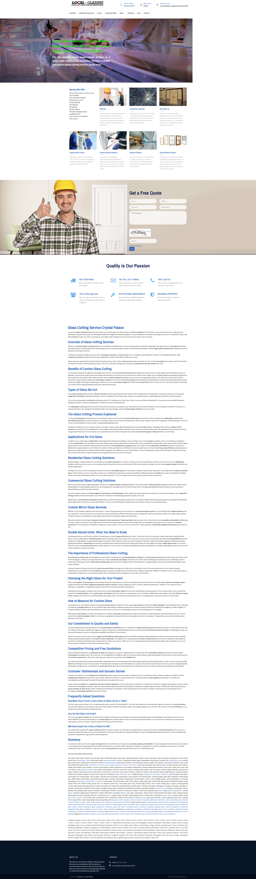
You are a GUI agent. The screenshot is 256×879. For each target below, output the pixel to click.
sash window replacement (114, 765)
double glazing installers (122, 802)
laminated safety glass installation (79, 809)
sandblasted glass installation (94, 811)
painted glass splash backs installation (89, 781)
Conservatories (110, 13)
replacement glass (110, 760)
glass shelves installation (179, 804)
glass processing (164, 804)
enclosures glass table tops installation (99, 804)
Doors (99, 13)
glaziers (179, 790)
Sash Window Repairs (168, 152)
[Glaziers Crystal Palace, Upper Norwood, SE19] (88, 3)
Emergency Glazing (137, 109)
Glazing (103, 109)
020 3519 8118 (129, 6)
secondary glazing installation (154, 811)
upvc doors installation (167, 814)
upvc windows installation (150, 814)
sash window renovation (97, 765)
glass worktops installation (144, 807)
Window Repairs (136, 152)
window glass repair (83, 760)
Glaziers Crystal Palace (85, 877)
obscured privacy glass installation (104, 809)
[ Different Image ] (135, 246)
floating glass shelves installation (124, 804)
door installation (136, 814)
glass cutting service (143, 804)
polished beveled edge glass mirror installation (159, 809)
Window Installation (86, 13)
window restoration (129, 765)
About (122, 13)
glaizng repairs (160, 807)
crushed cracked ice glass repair (79, 802)
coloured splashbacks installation (177, 800)
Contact (147, 13)
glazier (161, 790)
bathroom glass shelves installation (131, 800)
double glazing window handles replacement (162, 802)
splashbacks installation (173, 811)
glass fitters (72, 797)
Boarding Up (164, 109)
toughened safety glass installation (156, 774)
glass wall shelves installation (123, 807)
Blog (139, 13)
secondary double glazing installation (131, 811)
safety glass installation (76, 811)
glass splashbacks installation (102, 807)
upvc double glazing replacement (108, 814)
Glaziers (73, 13)
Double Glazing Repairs (109, 152)
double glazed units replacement (102, 802)
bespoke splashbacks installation (154, 800)
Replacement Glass (77, 152)
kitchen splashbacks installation (177, 807)
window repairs (161, 788)
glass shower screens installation (79, 807)
